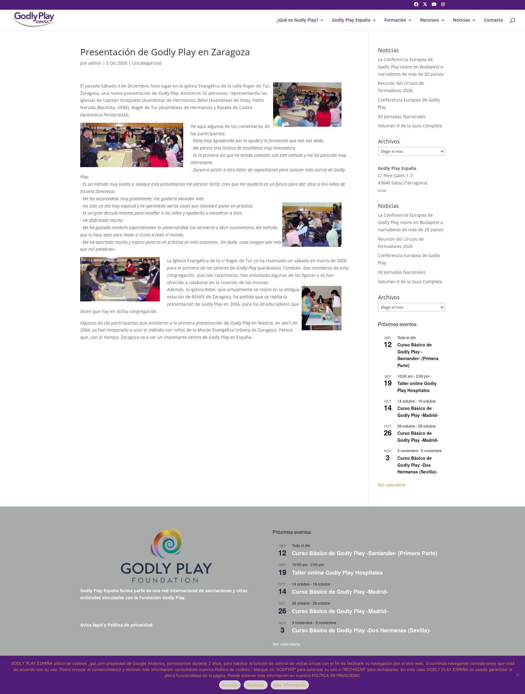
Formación (395, 20)
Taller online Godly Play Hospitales (417, 386)
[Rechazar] (517, 675)
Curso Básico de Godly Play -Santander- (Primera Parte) (417, 355)
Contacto (493, 20)
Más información (290, 684)
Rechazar (256, 684)
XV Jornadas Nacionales (402, 116)
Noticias (461, 20)
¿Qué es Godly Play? (297, 20)
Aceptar (230, 684)
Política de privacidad (130, 625)
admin (94, 63)
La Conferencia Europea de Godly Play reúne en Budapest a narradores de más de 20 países (411, 67)
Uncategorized (147, 63)
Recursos (429, 20)
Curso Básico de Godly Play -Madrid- (417, 411)
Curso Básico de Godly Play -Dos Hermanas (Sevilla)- (417, 465)
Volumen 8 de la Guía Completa (410, 126)
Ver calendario (392, 485)
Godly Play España (351, 20)
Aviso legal (91, 625)
